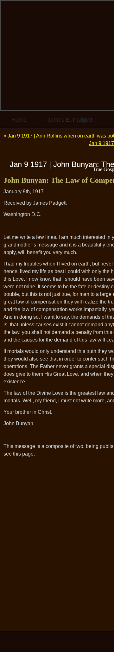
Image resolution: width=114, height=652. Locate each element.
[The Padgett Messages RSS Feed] (10, 641)
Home (19, 120)
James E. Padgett (70, 120)
